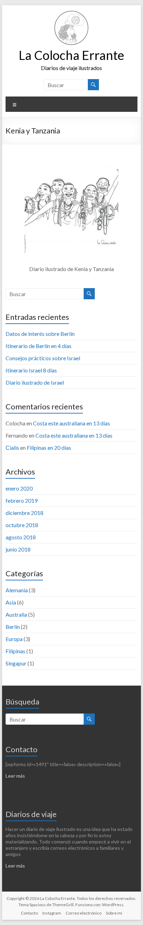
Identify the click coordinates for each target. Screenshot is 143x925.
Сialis (12, 447)
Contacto (21, 749)
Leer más (15, 776)
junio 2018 (18, 549)
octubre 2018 (22, 525)
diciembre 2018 (24, 512)
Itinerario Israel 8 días (31, 370)
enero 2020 (19, 488)
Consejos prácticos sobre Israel (43, 358)
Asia (11, 602)
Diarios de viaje (31, 814)
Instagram (51, 913)
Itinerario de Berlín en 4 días (39, 345)
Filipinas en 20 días (49, 447)
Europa (14, 638)
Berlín (13, 626)
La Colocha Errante (71, 55)
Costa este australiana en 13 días (71, 423)
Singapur (16, 663)
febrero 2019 (21, 500)
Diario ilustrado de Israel (35, 382)
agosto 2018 (21, 537)
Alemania (17, 590)
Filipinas (15, 651)
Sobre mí (114, 913)
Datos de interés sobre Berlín (40, 333)
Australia (16, 614)
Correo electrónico (83, 913)
